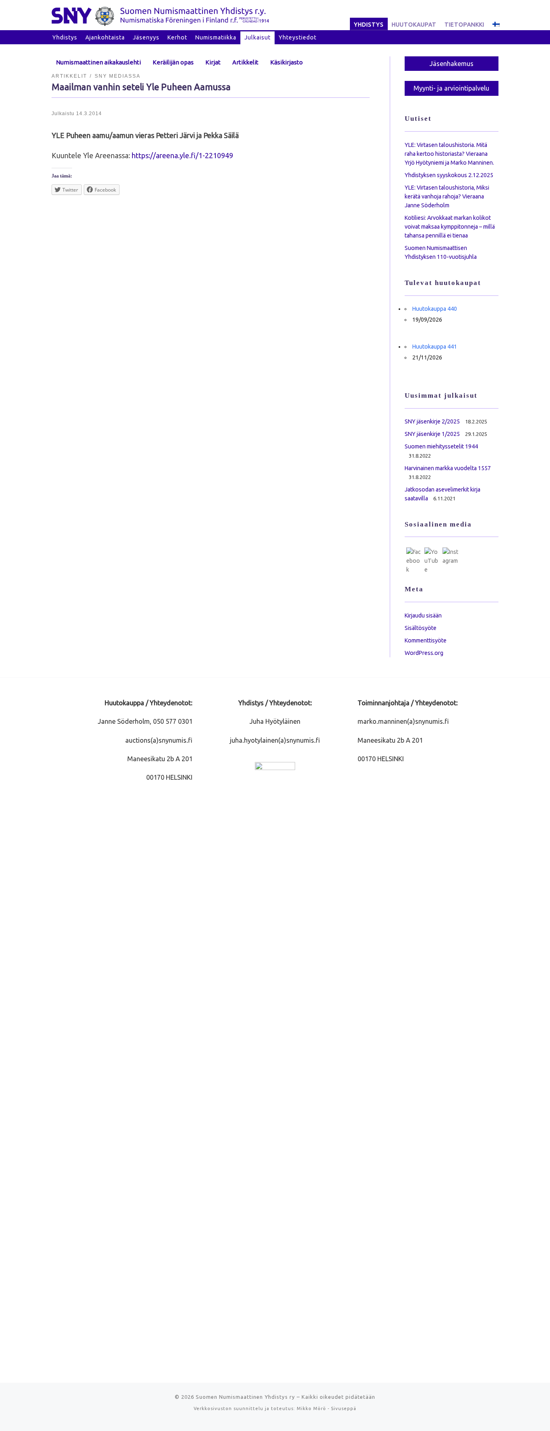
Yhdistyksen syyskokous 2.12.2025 (449, 175)
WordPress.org (424, 653)
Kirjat (213, 62)
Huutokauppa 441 (434, 346)
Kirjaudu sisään (423, 615)
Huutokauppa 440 (434, 309)
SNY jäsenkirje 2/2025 (432, 421)
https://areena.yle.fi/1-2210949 (182, 155)
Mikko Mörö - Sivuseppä (326, 1408)
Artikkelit (245, 62)
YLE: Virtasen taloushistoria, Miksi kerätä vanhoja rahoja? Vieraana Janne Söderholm (447, 196)
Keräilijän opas (173, 62)
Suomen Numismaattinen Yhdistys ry (245, 1397)
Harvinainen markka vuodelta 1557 (448, 468)
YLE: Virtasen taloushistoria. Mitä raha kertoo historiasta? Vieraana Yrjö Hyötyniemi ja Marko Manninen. (449, 154)
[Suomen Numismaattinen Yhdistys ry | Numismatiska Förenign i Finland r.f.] (160, 15)
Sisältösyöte (420, 628)
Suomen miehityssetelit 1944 (441, 446)
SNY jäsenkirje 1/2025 (432, 434)
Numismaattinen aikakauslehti (98, 62)
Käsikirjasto (286, 62)
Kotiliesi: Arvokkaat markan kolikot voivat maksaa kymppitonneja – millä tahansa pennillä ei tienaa (450, 227)
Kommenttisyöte (426, 640)
